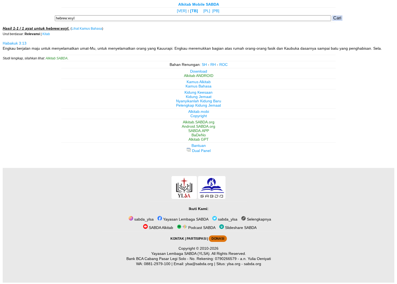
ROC (223, 64)
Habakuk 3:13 (14, 43)
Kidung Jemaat (198, 96)
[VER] (182, 11)
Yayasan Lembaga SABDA (185, 219)
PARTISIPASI (196, 239)
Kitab (46, 34)
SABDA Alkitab (160, 227)
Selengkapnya (258, 219)
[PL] (206, 11)
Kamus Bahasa (198, 86)
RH (213, 64)
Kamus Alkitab (199, 82)
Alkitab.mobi (198, 111)
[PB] (215, 11)
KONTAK (177, 239)
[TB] (194, 11)
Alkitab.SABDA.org (198, 122)
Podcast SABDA (201, 227)
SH (204, 64)
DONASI (217, 239)
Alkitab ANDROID (198, 75)
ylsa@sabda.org (199, 264)
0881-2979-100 (157, 264)
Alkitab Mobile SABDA (198, 4)
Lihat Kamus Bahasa (87, 28)
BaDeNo (198, 135)
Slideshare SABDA (240, 227)
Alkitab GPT (199, 139)
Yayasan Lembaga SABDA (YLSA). (181, 253)
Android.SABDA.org (198, 126)
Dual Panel (201, 150)
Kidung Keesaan (198, 92)
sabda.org (252, 264)
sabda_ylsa (143, 219)
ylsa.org (233, 264)
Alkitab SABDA (57, 58)
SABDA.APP (198, 131)
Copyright (198, 116)
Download (198, 71)
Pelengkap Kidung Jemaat (198, 105)
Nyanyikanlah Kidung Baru (198, 101)
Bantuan (198, 145)
